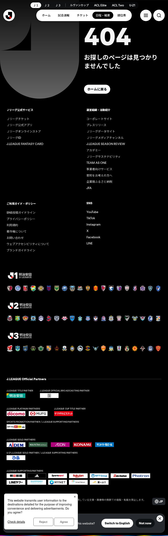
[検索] (159, 15)
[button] (146, 15)
